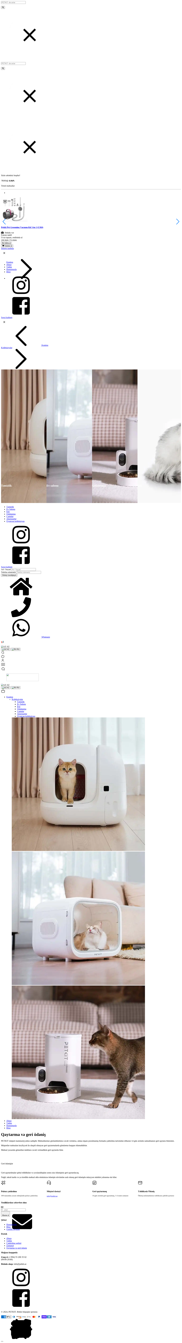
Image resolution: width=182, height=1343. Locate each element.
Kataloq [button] (44, 345)
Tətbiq (9, 1241)
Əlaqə (8, 1238)
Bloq (8, 1227)
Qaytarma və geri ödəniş (16, 1248)
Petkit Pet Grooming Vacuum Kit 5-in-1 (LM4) (22, 227)
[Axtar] (3, 7)
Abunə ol (5, 1215)
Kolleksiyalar (6, 347)
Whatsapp (45, 637)
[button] (30, 59)
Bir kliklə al (6, 243)
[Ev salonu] (96, 918)
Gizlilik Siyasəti (13, 1229)
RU (17, 649)
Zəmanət (10, 1245)
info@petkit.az (52, 1196)
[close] (2, 1341)
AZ (8, 649)
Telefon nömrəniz (8, 572)
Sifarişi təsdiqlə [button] (7, 248)
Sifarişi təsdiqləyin (9, 575)
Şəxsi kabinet (6, 317)
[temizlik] (96, 784)
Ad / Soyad (6, 569)
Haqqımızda (11, 1224)
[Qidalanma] (96, 1053)
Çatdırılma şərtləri (13, 1243)
